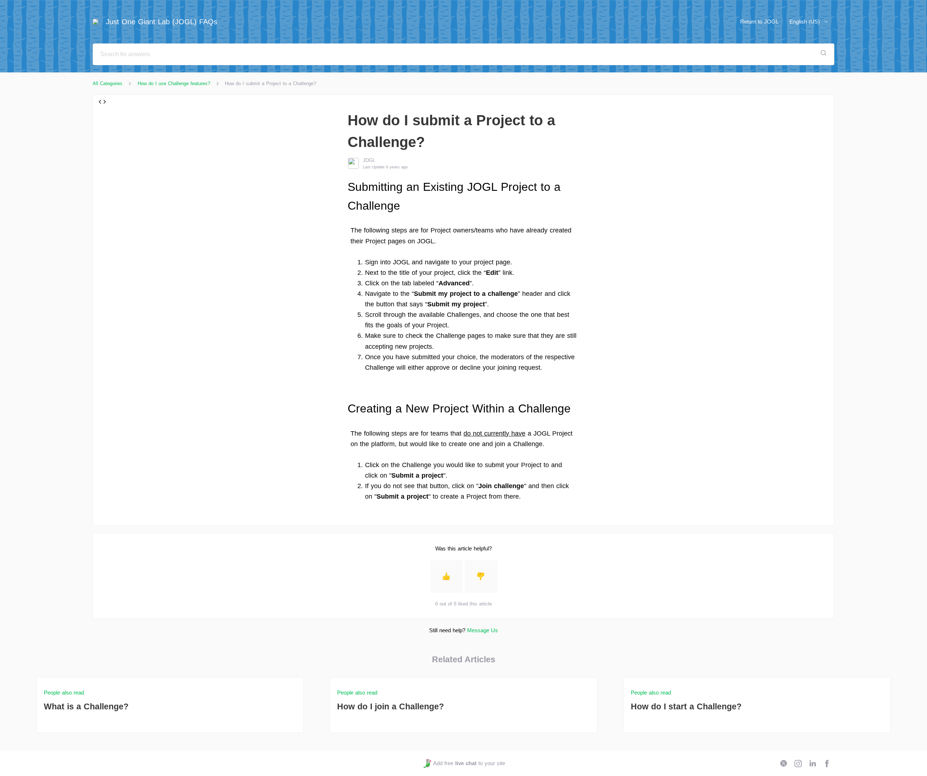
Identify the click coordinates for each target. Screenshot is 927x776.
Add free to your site (469, 763)
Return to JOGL (759, 21)
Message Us (482, 630)
